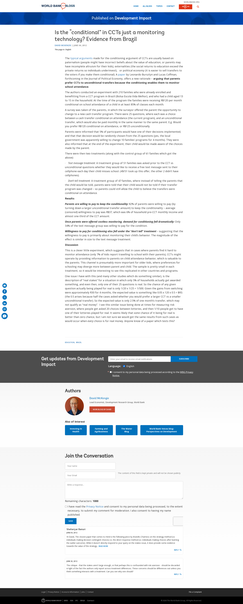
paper (121, 74)
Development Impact (133, 18)
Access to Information (70, 592)
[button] (198, 6)
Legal (43, 592)
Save (70, 521)
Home (136, 6)
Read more (103, 546)
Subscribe (184, 359)
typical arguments (81, 58)
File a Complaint (195, 592)
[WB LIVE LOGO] (185, 7)
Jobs (83, 592)
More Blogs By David (102, 409)
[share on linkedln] (4, 303)
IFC (76, 600)
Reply (176, 550)
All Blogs (147, 6)
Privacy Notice (95, 506)
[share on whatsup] (4, 309)
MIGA (82, 600)
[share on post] (4, 297)
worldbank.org (192, 2)
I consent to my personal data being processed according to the (152, 374)
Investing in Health (76, 430)
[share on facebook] (4, 291)
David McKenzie (63, 45)
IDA (71, 600)
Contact (171, 6)
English (68, 49)
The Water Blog (126, 430)
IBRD (66, 600)
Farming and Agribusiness (101, 430)
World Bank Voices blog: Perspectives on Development (161, 430)
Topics (159, 6)
